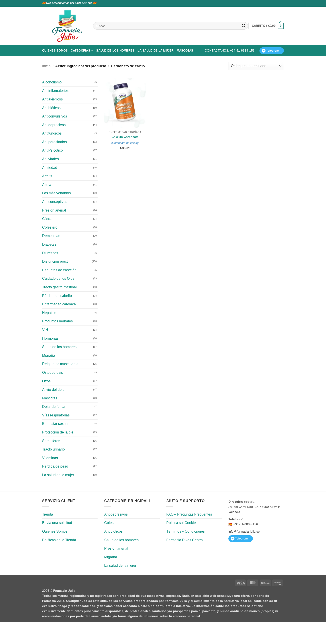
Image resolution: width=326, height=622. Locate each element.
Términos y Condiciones (185, 531)
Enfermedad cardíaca (59, 304)
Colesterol (50, 227)
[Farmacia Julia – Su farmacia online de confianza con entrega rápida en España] (69, 26)
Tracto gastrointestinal (59, 287)
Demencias (51, 236)
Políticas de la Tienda (59, 540)
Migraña (48, 355)
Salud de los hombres (115, 50)
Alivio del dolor (54, 389)
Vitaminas (50, 458)
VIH (45, 330)
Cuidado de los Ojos (58, 278)
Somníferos (51, 441)
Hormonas (50, 338)
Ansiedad (49, 167)
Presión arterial (54, 210)
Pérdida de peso (55, 466)
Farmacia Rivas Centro (184, 540)
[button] (268, 26)
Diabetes (49, 244)
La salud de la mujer (155, 50)
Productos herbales (57, 321)
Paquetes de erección (59, 270)
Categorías (80, 50)
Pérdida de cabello (57, 296)
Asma (46, 185)
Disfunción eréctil (55, 261)
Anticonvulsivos (54, 116)
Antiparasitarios (54, 142)
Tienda (47, 514)
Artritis (47, 176)
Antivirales (50, 159)
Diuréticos (50, 253)
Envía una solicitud (57, 523)
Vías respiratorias (56, 415)
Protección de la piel (58, 432)
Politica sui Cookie (181, 523)
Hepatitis (49, 313)
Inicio (46, 66)
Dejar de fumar (53, 406)
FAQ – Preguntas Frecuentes (189, 514)
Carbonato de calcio (125, 142)
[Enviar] (243, 26)
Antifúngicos (52, 133)
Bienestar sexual (55, 424)
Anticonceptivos (54, 202)
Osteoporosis (52, 372)
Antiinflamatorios (55, 90)
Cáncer (48, 219)
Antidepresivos (54, 125)
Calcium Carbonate (125, 137)
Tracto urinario (53, 449)
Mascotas (185, 50)
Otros (46, 381)
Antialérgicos (52, 99)
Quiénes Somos (55, 50)
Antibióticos (51, 108)
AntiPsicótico (52, 150)
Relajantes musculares (60, 364)
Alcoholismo (52, 82)
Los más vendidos (56, 193)
